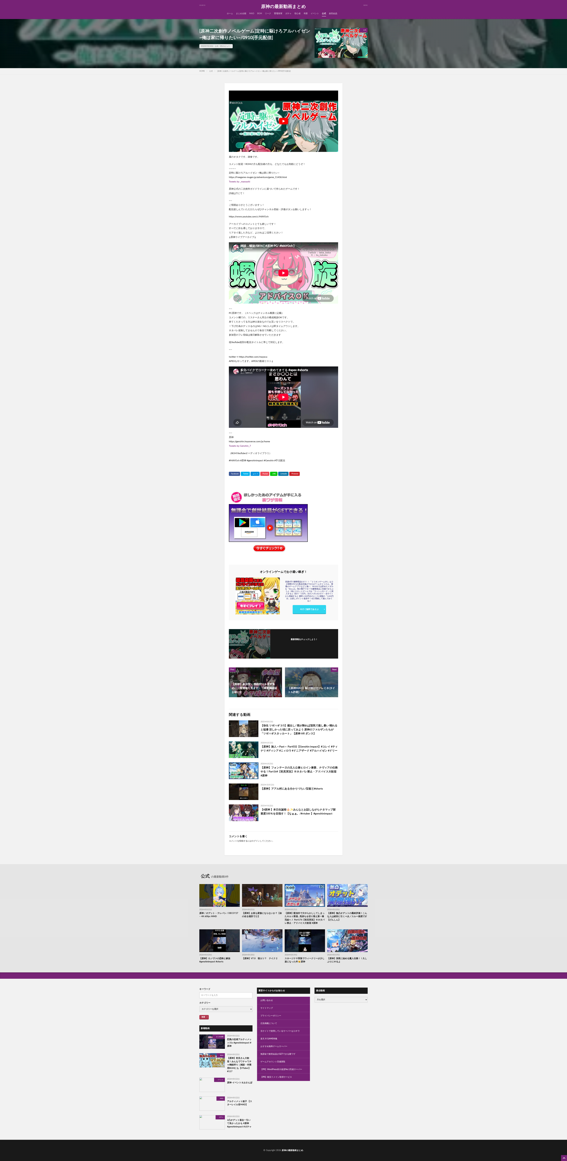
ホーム (230, 14)
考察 (306, 14)
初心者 (297, 14)
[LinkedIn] (283, 474)
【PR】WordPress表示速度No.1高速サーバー (281, 1069)
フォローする (304, 644)
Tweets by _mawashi (239, 181)
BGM (259, 14)
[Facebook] (234, 474)
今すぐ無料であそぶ (309, 609)
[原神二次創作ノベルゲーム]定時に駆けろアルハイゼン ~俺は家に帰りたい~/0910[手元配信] (254, 71)
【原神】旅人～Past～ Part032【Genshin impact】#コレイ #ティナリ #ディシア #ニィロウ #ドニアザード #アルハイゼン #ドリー (299, 748)
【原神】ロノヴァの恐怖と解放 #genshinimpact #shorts (214, 960)
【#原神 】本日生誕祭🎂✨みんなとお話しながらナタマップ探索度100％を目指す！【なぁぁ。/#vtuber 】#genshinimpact (298, 811)
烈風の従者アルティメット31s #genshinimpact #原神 (239, 1042)
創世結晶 (333, 14)
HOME (202, 71)
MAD (251, 14)
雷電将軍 (278, 14)
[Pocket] (264, 474)
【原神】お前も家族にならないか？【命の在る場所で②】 (262, 915)
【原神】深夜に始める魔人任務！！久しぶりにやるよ (347, 960)
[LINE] (273, 474)
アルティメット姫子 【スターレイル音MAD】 (239, 1103)
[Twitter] (245, 474)
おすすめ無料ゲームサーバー (273, 1046)
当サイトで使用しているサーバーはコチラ (280, 1031)
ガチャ (288, 14)
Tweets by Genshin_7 (240, 446)
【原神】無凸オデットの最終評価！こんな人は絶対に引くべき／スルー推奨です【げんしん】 (347, 916)
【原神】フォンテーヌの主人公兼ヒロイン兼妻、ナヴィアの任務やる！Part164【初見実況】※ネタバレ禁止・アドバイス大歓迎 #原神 (299, 771)
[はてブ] (255, 474)
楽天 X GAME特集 (268, 1039)
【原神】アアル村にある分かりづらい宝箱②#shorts (292, 788)
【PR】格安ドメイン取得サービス (276, 1077)
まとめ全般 (241, 14)
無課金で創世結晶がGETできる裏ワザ (277, 1054)
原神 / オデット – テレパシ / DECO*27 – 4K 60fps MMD (218, 915)
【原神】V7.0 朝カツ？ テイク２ (260, 958)
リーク (268, 14)
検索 (203, 1017)
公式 (324, 14)
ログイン (256, 841)
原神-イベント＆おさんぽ (239, 1083)
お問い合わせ (266, 1000)
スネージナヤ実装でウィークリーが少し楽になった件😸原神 (305, 960)
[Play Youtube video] (283, 121)
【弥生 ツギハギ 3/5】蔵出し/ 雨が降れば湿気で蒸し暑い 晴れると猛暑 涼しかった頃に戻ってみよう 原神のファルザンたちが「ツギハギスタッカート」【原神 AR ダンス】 (299, 729)
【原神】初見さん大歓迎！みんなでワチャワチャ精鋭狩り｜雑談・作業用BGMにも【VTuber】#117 (239, 1065)
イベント (315, 14)
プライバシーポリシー (270, 1016)
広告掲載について (268, 1023)
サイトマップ (266, 1008)
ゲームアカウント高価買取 (272, 1062)
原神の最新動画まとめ (283, 6)
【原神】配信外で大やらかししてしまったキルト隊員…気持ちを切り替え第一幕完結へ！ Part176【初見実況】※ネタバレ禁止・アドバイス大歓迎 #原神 (305, 918)
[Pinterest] (294, 474)
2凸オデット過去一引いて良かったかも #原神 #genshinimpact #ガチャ (239, 1123)
